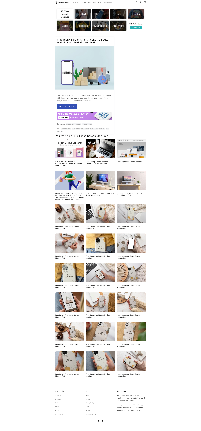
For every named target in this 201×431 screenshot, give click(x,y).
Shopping (58, 395)
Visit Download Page (66, 106)
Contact (88, 399)
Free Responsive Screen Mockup (129, 162)
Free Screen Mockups (87, 124)
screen (107, 128)
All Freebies (68, 124)
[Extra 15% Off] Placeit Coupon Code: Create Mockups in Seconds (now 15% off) (68, 164)
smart (58, 131)
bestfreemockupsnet (66, 128)
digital (82, 128)
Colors (57, 410)
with (62, 131)
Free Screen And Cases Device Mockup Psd (67, 228)
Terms (87, 407)
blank (73, 128)
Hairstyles (58, 399)
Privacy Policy (90, 403)
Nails (56, 403)
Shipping (88, 410)
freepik (92, 128)
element (87, 128)
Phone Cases (59, 414)
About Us (88, 395)
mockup (96, 128)
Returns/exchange (91, 414)
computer (78, 128)
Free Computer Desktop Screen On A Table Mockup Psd (100, 194)
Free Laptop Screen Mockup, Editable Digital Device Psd (97, 163)
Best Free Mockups (76, 124)
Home (57, 407)
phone (100, 128)
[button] (137, 2)
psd (104, 128)
